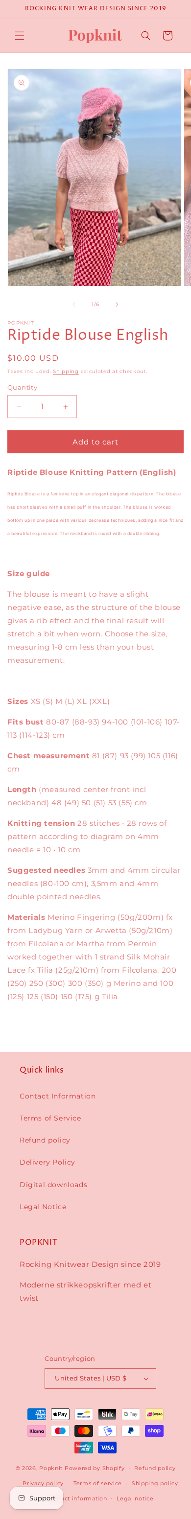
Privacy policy (43, 1483)
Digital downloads (53, 1184)
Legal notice (135, 1498)
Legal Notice (43, 1206)
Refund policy (45, 1140)
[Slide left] (74, 304)
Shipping (66, 371)
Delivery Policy (47, 1162)
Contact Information (58, 1096)
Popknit (51, 1468)
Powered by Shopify (95, 1468)
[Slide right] (117, 304)
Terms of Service (50, 1118)
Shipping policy (155, 1483)
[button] (19, 36)
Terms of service (97, 1483)
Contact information (77, 1498)
